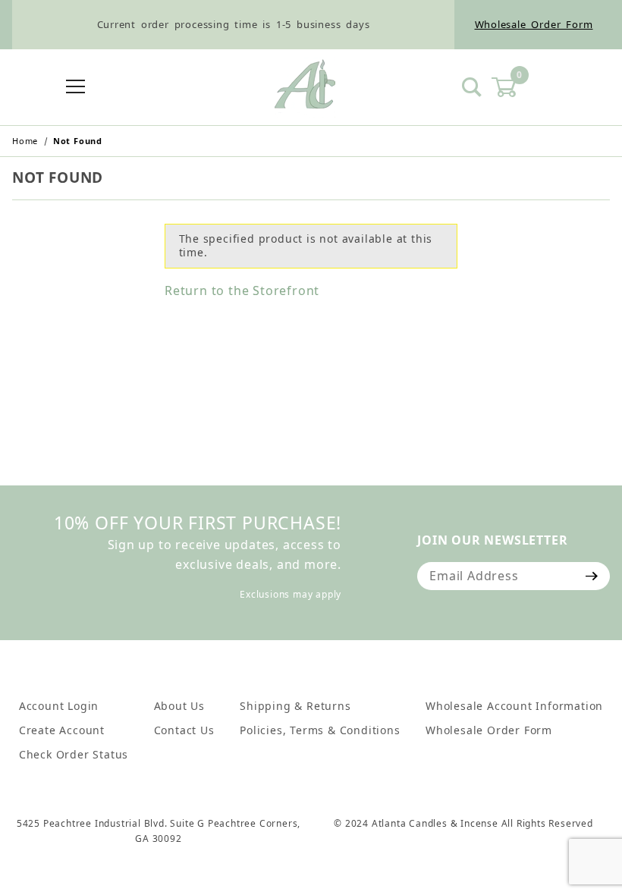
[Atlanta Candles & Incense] (305, 85)
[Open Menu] (76, 87)
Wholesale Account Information (514, 706)
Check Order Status (73, 754)
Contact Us (184, 730)
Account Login (59, 706)
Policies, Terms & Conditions (320, 730)
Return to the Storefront (242, 290)
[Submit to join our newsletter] (592, 575)
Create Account (62, 730)
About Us (179, 706)
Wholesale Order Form (534, 24)
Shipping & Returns (295, 706)
